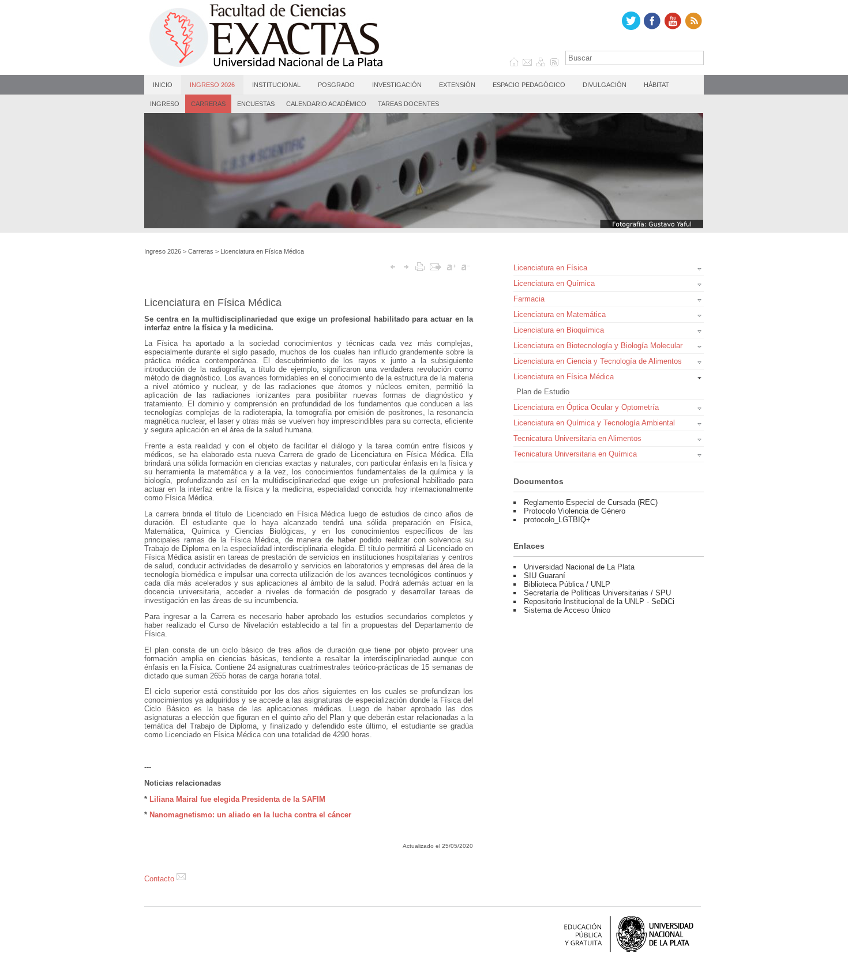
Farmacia (529, 299)
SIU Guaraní (544, 575)
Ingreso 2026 (212, 84)
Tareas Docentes (408, 103)
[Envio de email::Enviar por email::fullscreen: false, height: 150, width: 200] (435, 266)
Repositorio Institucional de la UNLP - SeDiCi (599, 601)
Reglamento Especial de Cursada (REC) (591, 502)
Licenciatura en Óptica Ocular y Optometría (586, 407)
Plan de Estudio (542, 391)
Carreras (208, 103)
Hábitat (656, 84)
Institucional (276, 84)
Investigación (397, 84)
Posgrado (336, 84)
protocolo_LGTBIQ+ (557, 519)
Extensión (457, 84)
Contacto (160, 878)
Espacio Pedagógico (529, 84)
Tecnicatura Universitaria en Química (575, 454)
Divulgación (604, 84)
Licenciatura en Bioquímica (558, 330)
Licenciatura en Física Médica (262, 251)
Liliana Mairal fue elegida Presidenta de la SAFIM (237, 799)
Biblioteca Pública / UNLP (567, 584)
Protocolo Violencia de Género (574, 511)
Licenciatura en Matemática (559, 314)
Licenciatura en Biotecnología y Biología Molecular (597, 345)
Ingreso (164, 103)
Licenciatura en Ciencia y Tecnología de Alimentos (597, 361)
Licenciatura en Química (554, 283)
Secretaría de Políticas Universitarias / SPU (597, 593)
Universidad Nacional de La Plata (579, 567)
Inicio (162, 84)
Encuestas (256, 103)
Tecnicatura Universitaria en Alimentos (577, 438)
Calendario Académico (326, 103)
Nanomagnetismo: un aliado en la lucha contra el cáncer (250, 814)
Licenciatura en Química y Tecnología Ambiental (594, 422)
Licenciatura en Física (550, 267)
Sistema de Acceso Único (567, 610)
